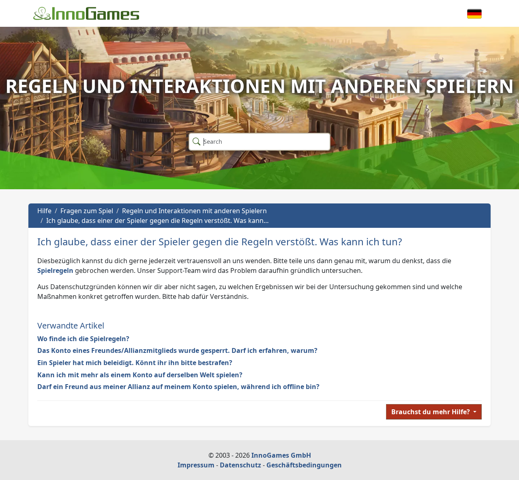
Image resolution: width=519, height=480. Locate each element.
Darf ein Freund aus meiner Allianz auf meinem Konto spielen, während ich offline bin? (178, 386)
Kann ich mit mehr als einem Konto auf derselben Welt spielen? (139, 374)
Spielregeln (55, 270)
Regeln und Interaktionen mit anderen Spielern (194, 210)
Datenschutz (240, 465)
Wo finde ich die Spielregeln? (83, 338)
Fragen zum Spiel (86, 210)
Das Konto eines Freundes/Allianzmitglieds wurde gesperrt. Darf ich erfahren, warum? (177, 350)
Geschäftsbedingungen (304, 465)
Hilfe (44, 210)
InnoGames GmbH (281, 455)
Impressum (196, 465)
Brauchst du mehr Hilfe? (431, 411)
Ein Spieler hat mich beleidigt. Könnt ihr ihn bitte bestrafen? (134, 362)
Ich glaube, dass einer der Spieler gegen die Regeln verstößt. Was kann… (157, 220)
